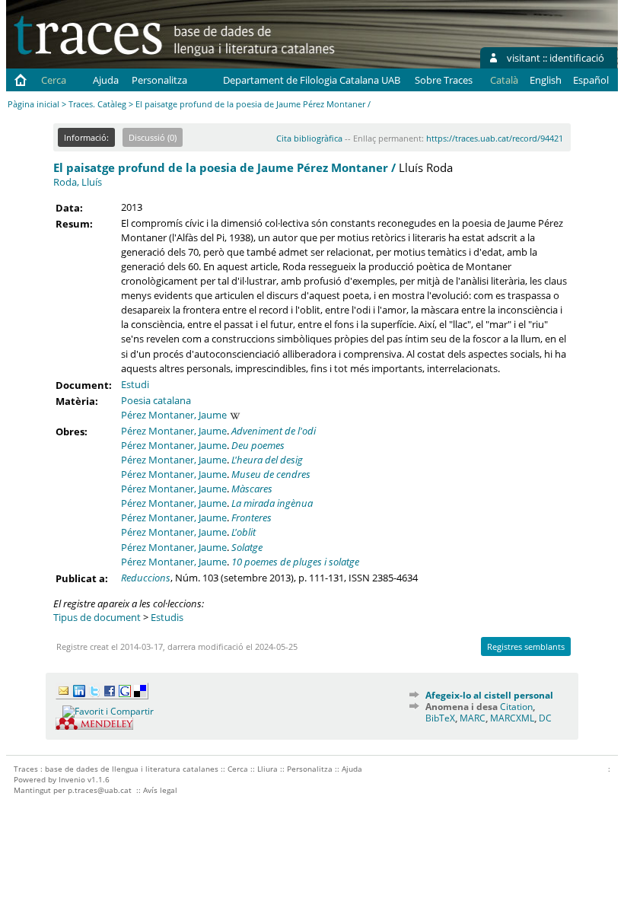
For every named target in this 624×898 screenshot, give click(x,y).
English (546, 80)
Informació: (86, 137)
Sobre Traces (444, 80)
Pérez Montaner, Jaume (174, 415)
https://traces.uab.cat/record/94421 (494, 138)
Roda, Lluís (77, 182)
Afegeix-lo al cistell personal (489, 695)
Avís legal (160, 790)
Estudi (135, 384)
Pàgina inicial (33, 104)
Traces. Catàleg (97, 104)
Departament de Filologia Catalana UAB (311, 80)
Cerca (53, 80)
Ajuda (106, 80)
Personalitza (159, 80)
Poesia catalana (156, 400)
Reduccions (145, 577)
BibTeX (440, 718)
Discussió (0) (153, 137)
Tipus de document (97, 617)
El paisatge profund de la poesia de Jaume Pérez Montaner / (224, 167)
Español (591, 80)
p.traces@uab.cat (100, 790)
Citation (516, 706)
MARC (473, 718)
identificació (576, 58)
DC (545, 718)
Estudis (167, 617)
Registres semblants (526, 646)
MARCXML (512, 718)
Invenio (72, 779)
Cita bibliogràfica (309, 138)
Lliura (267, 768)
